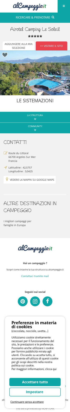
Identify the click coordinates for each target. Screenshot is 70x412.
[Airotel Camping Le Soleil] (35, 72)
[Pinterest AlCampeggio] (23, 301)
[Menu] (63, 6)
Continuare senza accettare (27, 402)
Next (65, 72)
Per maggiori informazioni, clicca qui (34, 369)
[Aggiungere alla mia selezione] (5, 55)
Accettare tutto (35, 382)
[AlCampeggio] (29, 6)
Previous (4, 72)
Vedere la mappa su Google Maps (32, 179)
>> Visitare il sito (51, 46)
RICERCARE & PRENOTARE (33, 17)
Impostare (35, 392)
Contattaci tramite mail (35, 276)
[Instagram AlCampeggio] (35, 301)
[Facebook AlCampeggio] (47, 301)
